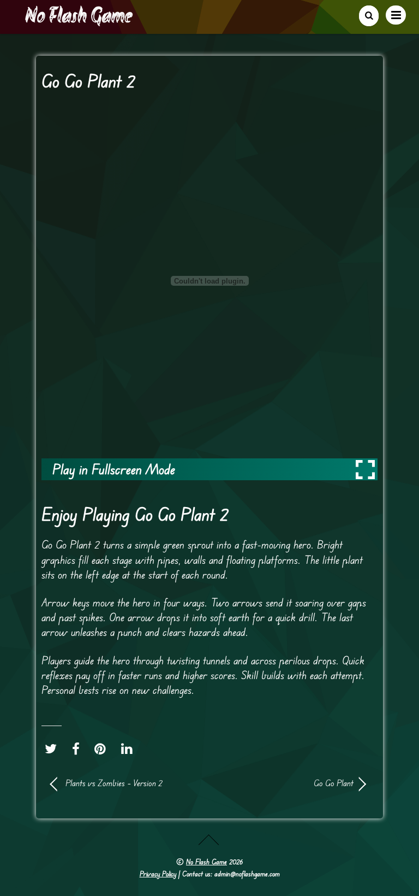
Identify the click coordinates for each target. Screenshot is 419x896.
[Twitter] (53, 748)
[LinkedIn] (129, 748)
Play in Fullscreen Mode (113, 469)
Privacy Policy (158, 873)
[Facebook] (78, 748)
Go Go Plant (286, 782)
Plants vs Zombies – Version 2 (114, 782)
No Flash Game (206, 861)
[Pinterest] (102, 748)
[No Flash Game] (79, 21)
